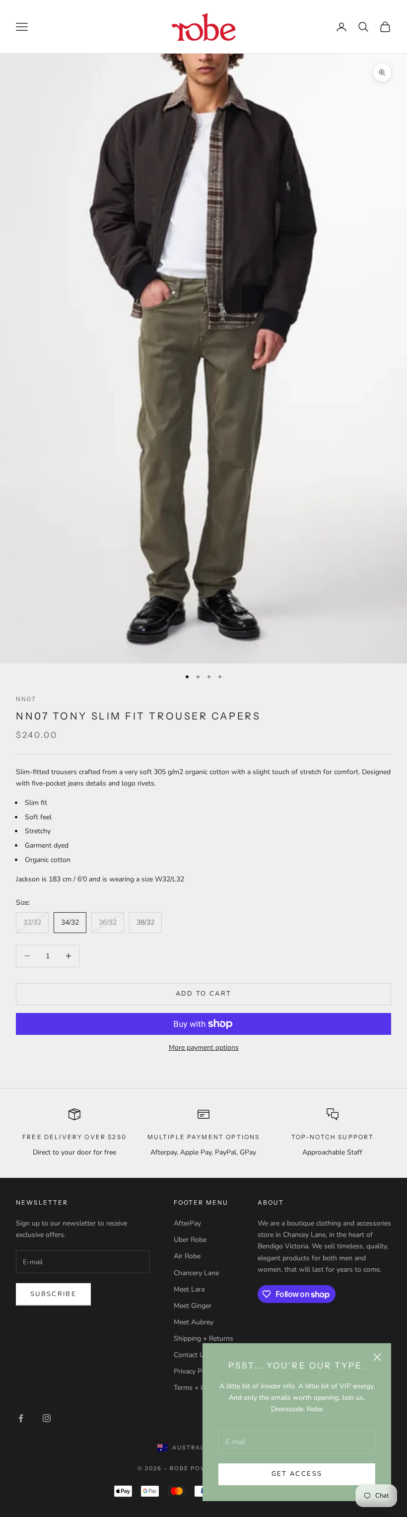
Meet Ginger (192, 1305)
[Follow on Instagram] (47, 1418)
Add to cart (204, 993)
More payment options (204, 1047)
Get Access (296, 1473)
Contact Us (191, 1355)
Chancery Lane (196, 1273)
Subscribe (53, 1294)
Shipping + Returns (203, 1338)
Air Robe (187, 1256)
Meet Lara (189, 1289)
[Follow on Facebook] (21, 1418)
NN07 (26, 699)
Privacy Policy (195, 1371)
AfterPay (187, 1223)
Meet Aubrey (193, 1322)
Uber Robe (190, 1239)
